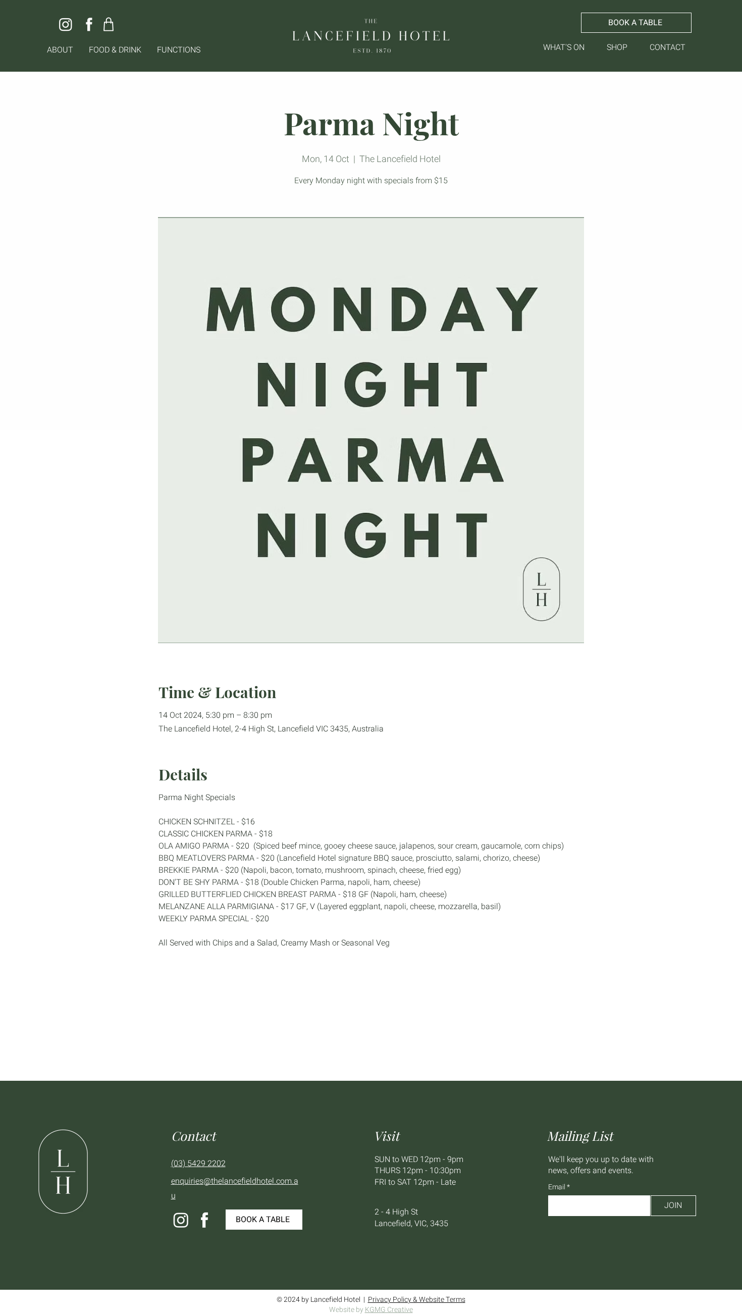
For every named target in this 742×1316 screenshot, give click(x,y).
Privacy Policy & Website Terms (416, 1299)
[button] (60, 50)
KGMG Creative (389, 1309)
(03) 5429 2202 (198, 1163)
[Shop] (109, 24)
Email (557, 1187)
